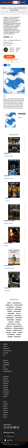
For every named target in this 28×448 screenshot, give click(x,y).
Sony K (8, 200)
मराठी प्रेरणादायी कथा (18, 305)
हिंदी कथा (5, 401)
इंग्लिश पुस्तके (5, 376)
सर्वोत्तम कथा (5, 360)
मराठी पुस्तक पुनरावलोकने (18, 328)
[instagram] (8, 427)
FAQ (4, 355)
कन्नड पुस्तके (5, 394)
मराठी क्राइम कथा (17, 336)
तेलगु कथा (5, 417)
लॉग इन (23, 2)
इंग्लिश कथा (5, 408)
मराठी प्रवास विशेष (17, 311)
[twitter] (11, 427)
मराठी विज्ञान (18, 334)
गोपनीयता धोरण (6, 348)
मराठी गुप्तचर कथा (17, 315)
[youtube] (14, 427)
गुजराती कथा (5, 404)
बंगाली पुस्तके (5, 389)
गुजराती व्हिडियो (6, 364)
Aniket (6, 245)
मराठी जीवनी (17, 322)
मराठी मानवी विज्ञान (10, 320)
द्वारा (4, 155)
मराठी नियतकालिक (17, 309)
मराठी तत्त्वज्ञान (18, 320)
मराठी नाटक (18, 313)
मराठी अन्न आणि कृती (11, 324)
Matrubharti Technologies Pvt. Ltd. (18, 442)
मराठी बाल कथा (18, 307)
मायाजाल (22, 113)
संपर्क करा (5, 346)
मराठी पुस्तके (5, 383)
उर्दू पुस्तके (5, 396)
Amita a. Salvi (7, 40)
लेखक (4, 367)
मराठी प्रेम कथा (10, 315)
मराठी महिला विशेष (11, 313)
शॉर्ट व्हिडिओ (5, 369)
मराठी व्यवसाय (8, 332)
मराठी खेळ (14, 332)
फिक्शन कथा (17, 50)
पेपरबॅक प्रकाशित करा (7, 371)
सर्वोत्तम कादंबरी (6, 362)
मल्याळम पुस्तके (6, 392)
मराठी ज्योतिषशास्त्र (11, 334)
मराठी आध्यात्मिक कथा (17, 303)
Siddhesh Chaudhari (9, 155)
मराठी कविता (9, 311)
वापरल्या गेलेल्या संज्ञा (7, 350)
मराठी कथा (9, 303)
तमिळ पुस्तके (5, 385)
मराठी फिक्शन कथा (17, 40)
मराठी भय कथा (9, 326)
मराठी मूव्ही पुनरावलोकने (17, 326)
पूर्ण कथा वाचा (9, 56)
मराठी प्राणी (20, 332)
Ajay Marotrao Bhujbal (9, 268)
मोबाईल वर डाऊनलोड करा (13, 60)
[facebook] (5, 427)
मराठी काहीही (9, 336)
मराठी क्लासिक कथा (10, 307)
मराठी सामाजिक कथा (10, 317)
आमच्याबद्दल (5, 344)
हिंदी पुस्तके (5, 379)
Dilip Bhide (8, 290)
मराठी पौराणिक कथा (8, 328)
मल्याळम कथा (5, 412)
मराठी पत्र (19, 324)
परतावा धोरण (5, 353)
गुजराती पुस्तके (6, 381)
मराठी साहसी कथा (18, 317)
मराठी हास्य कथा (10, 309)
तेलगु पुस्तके (5, 387)
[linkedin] (18, 427)
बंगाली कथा (5, 410)
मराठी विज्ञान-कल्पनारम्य (17, 330)
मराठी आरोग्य (10, 322)
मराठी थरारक (8, 330)
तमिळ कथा (5, 414)
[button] (16, 2)
